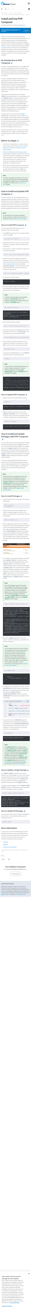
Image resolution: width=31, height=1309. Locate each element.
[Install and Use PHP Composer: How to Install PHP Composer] (25, 225)
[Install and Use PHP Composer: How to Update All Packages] (24, 811)
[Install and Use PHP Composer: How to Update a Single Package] (28, 770)
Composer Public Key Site (12, 264)
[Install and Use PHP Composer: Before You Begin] (18, 140)
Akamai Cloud (4, 13)
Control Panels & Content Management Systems (13, 14)
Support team (4, 894)
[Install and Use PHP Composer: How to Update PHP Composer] (26, 394)
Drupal (27, 14)
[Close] (29, 1274)
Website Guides (18, 13)
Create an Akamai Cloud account (9, 30)
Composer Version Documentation (16, 664)
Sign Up (26, 30)
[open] (1, 9)
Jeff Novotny (22, 25)
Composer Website (20, 764)
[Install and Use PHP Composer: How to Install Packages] (21, 496)
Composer (5, 842)
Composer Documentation (10, 847)
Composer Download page (19, 218)
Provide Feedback (15, 873)
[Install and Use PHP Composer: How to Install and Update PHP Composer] (11, 194)
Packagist (22, 114)
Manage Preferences (7, 1306)
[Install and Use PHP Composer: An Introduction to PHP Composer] (11, 63)
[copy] (28, 701)
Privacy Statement (14, 1302)
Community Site (21, 894)
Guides (11, 13)
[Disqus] (15, 921)
